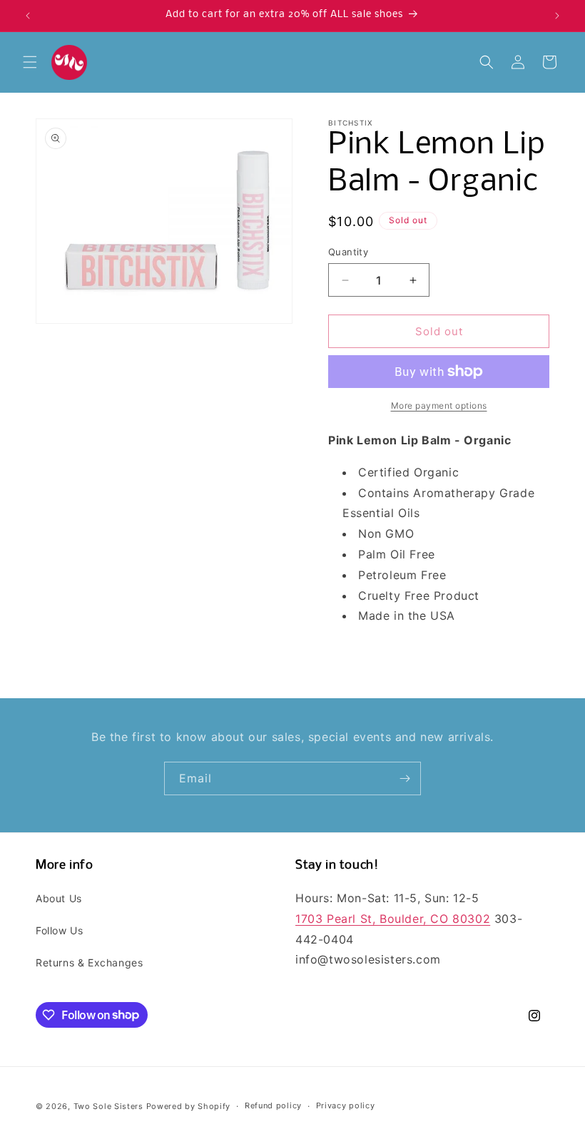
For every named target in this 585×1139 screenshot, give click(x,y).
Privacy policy (345, 1105)
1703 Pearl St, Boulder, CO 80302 (392, 918)
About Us (59, 898)
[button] (30, 62)
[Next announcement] (557, 15)
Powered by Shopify (188, 1106)
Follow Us (59, 930)
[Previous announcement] (28, 15)
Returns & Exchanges (89, 962)
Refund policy (273, 1105)
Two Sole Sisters (108, 1106)
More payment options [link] (439, 405)
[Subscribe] (404, 778)
